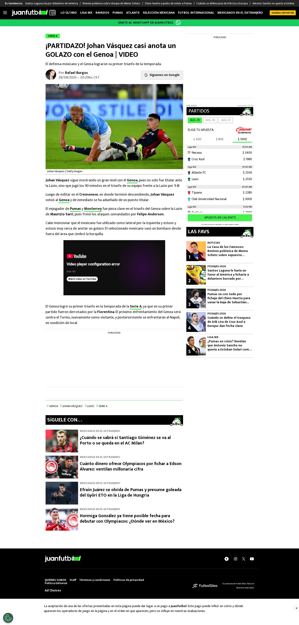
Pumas (117, 12)
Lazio (90, 406)
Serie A (136, 306)
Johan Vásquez (72, 406)
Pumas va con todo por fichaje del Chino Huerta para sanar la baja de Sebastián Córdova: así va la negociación (228, 298)
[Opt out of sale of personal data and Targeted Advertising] (8, 618)
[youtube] (251, 558)
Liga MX (86, 12)
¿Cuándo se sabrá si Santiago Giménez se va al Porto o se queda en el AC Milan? (125, 440)
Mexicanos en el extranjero (240, 12)
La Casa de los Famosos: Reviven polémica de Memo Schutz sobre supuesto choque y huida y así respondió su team (227, 251)
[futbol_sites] (204, 585)
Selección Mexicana (159, 12)
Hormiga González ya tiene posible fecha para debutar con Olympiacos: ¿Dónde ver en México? (127, 518)
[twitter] (243, 558)
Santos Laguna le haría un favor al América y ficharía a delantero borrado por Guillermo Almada (228, 275)
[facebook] (226, 558)
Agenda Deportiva (283, 13)
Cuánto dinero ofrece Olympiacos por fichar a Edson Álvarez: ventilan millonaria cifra (130, 466)
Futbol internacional (196, 12)
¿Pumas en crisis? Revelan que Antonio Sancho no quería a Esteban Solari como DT (229, 345)
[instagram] (235, 558)
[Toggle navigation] (5, 13)
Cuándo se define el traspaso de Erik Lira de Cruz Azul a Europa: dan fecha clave (229, 322)
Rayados (102, 12)
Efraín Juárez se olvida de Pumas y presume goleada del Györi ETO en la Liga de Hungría (130, 492)
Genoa (132, 180)
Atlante (133, 12)
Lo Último (69, 12)
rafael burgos (76, 73)
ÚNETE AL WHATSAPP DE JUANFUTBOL (146, 22)
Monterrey (93, 209)
